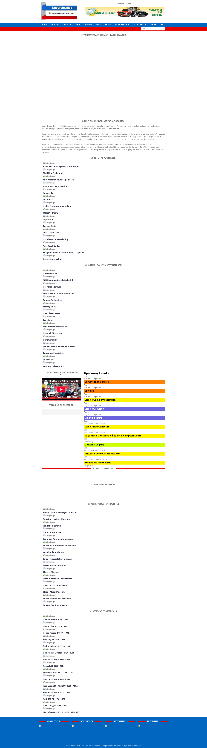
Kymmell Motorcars (52, 333)
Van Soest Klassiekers (53, 366)
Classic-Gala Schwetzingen (100, 399)
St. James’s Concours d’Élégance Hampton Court (113, 435)
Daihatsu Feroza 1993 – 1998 (56, 646)
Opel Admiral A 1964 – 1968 (55, 619)
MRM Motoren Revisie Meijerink (58, 280)
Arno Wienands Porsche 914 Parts (59, 346)
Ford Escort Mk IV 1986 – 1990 (56, 659)
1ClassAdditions (50, 213)
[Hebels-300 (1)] (87, 739)
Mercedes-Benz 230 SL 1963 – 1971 (59, 672)
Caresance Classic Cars (53, 353)
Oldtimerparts (50, 340)
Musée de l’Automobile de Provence (59, 545)
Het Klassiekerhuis (52, 287)
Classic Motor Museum (54, 592)
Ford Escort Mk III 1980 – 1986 (56, 679)
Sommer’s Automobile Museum (58, 539)
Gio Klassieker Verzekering (55, 239)
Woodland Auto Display (54, 552)
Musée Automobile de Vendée (57, 598)
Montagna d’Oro (51, 306)
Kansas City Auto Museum (55, 605)
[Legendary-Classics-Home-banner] (153, 739)
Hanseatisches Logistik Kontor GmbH (61, 166)
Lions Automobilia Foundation (57, 578)
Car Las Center (50, 226)
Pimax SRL (48, 193)
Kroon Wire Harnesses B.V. (55, 326)
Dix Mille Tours (93, 417)
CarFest (89, 390)
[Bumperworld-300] (54, 739)
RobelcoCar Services (52, 300)
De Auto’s (55, 25)
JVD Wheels (48, 199)
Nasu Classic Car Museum (55, 585)
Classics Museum (51, 572)
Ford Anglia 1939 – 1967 (54, 639)
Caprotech (48, 219)
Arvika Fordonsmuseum (54, 565)
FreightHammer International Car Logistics (63, 252)
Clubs (98, 25)
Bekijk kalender (90, 466)
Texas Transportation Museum (57, 559)
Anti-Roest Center (51, 246)
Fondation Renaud (52, 525)
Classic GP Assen (94, 408)
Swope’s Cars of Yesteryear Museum (60, 512)
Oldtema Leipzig (94, 444)
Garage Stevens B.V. (52, 259)
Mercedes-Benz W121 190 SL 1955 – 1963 (61, 712)
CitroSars (47, 320)
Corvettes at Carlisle (97, 381)
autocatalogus (122, 25)
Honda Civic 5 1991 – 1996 (55, 626)
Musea (108, 25)
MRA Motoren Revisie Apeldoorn (58, 179)
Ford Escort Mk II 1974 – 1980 (56, 692)
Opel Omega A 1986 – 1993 (55, 705)
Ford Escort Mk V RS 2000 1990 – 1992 (60, 686)
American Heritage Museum (56, 519)
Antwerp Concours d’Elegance (102, 453)
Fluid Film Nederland (53, 173)
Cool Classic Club (51, 232)
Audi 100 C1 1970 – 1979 (54, 699)
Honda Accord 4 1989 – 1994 (56, 633)
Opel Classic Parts (51, 313)
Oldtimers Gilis (50, 273)
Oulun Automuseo (52, 532)
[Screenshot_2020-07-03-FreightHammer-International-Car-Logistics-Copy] (120, 739)
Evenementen (139, 25)
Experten (88, 25)
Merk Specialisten (71, 25)
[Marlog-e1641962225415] (124, 15)
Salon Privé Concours (97, 426)
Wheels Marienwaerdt (98, 462)
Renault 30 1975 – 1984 (53, 666)
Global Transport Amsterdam (57, 206)
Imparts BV (48, 359)
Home (44, 25)
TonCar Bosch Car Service (55, 186)
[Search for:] (153, 28)
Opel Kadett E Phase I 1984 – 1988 (58, 652)
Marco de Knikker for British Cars (59, 293)
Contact (153, 25)
